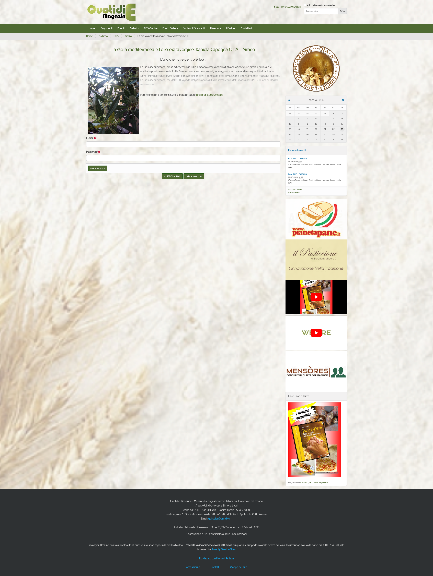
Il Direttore (215, 28)
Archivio (134, 28)
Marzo (128, 36)
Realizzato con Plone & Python (216, 558)
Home (92, 28)
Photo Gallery (170, 28)
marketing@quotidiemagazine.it (314, 482)
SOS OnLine (150, 28)
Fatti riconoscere (283, 6)
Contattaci (246, 28)
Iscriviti (297, 6)
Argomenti (106, 28)
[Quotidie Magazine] (111, 12)
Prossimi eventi (297, 150)
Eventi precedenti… (295, 189)
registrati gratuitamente (209, 94)
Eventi (121, 28)
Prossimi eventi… (294, 192)
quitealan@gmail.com (220, 518)
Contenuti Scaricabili (194, 28)
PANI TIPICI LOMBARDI (297, 158)
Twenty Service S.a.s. (224, 549)
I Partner (231, 28)
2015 (116, 36)
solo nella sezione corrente (321, 5)
